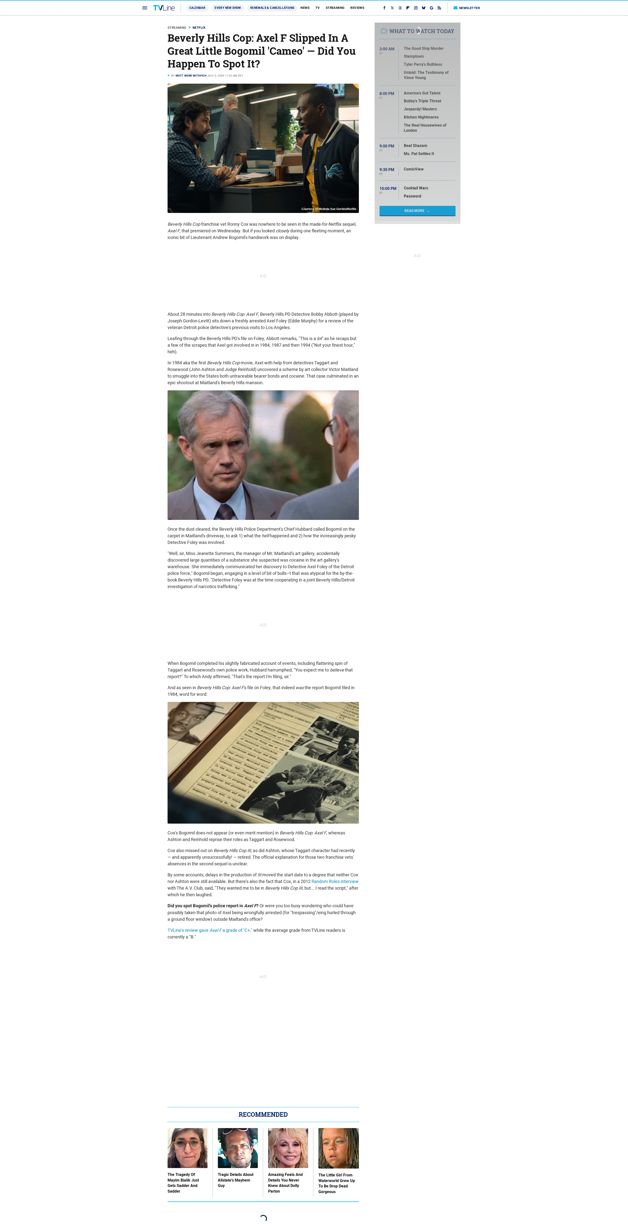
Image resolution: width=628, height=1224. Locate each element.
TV (317, 7)
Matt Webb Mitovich (191, 76)
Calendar (197, 8)
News (305, 7)
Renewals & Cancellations (272, 8)
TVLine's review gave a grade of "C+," (210, 930)
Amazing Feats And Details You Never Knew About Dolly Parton (285, 1183)
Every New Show (228, 8)
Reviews (357, 7)
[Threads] (400, 8)
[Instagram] (416, 8)
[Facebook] (384, 8)
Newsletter (469, 8)
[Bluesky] (423, 8)
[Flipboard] (408, 8)
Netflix (199, 27)
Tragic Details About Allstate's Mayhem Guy (235, 1180)
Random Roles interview (335, 881)
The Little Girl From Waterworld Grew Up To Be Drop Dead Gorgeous (336, 1183)
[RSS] (439, 8)
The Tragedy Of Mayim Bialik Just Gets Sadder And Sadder (183, 1183)
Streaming (335, 7)
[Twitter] (392, 8)
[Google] (431, 8)
